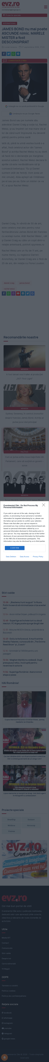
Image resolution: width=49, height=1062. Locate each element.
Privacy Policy (38, 557)
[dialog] (24, 531)
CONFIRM (14, 548)
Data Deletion (11, 557)
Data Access (24, 557)
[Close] (44, 505)
